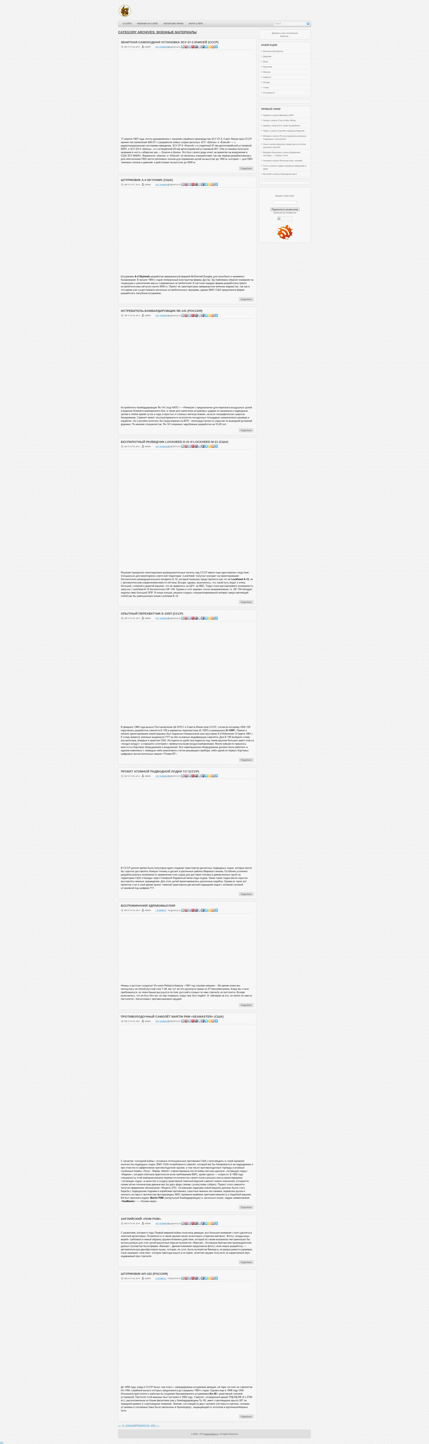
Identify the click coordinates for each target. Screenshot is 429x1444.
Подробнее (246, 168)
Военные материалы (273, 51)
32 (148, 1425)
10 (123, 1425)
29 (141, 1425)
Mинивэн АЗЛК (286, 115)
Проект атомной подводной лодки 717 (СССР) (160, 771)
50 (154, 1425)
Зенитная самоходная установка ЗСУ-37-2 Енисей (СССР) (170, 42)
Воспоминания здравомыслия (148, 905)
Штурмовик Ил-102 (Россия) (144, 1273)
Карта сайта (196, 23)
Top (1, 1442)
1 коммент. (161, 910)
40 (152, 1425)
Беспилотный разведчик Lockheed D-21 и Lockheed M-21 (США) (174, 442)
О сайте (127, 23)
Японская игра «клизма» (291, 160)
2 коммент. (161, 1278)
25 (132, 1425)
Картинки (267, 66)
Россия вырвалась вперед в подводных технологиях (284, 137)
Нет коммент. (162, 46)
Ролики (266, 82)
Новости (267, 77)
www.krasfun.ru (212, 1433)
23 (127, 1425)
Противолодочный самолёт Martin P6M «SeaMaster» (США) (172, 1016)
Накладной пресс (288, 173)
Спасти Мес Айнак (287, 120)
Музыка (266, 71)
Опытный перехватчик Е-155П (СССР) (152, 613)
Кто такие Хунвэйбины (289, 125)
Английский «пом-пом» (141, 1218)
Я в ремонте (269, 92)
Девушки (267, 56)
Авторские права (173, 23)
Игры (265, 61)
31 (146, 1425)
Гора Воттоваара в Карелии (291, 130)
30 (143, 1425)
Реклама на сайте (147, 23)
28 (139, 1425)
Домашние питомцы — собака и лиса (281, 154)
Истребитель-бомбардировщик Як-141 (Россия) (161, 310)
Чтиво (266, 87)
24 (129, 1425)
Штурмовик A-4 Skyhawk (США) (147, 180)
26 (134, 1425)
